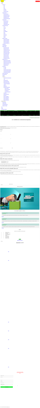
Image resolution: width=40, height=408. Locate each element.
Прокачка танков (4, 46)
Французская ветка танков (6, 52)
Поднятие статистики (5, 38)
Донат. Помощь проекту (5, 104)
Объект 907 (5, 9)
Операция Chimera (6, 23)
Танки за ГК (4, 4)
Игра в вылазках (7, 88)
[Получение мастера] (4, 304)
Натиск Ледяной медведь (5, 73)
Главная (2, 2)
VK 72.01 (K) (5, 10)
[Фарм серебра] (4, 313)
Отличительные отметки (5, 25)
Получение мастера (5, 74)
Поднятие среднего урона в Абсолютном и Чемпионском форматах (7, 83)
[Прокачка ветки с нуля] (4, 295)
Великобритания (5, 31)
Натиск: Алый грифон (6, 96)
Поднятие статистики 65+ (6, 40)
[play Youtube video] (19, 199)
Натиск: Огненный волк (6, 97)
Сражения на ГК (6, 90)
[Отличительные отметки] (4, 269)
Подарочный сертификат (4, 109)
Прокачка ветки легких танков (7, 60)
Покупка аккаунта (7, 237)
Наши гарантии (4, 102)
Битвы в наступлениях (7, 89)
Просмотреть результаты (20, 240)
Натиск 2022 (5, 95)
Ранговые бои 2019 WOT (6, 81)
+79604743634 (6, 400)
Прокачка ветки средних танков (7, 61)
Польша (4, 37)
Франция (5, 30)
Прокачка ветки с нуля (5, 59)
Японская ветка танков (6, 54)
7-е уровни (5, 68)
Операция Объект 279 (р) (6, 24)
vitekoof (25, 400)
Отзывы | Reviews (4, 103)
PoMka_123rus (34, 400)
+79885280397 (15, 400)
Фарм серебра (4, 66)
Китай (4, 32)
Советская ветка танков (6, 47)
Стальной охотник (4, 45)
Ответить (3, 216)
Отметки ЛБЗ (15, 110)
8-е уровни (5, 67)
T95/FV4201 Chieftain (6, 11)
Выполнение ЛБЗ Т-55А (6, 17)
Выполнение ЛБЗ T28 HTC (6, 16)
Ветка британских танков (6, 53)
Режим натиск (26, 110)
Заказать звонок (37, 1)
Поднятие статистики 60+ (6, 39)
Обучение (4, 75)
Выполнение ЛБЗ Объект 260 (7, 18)
